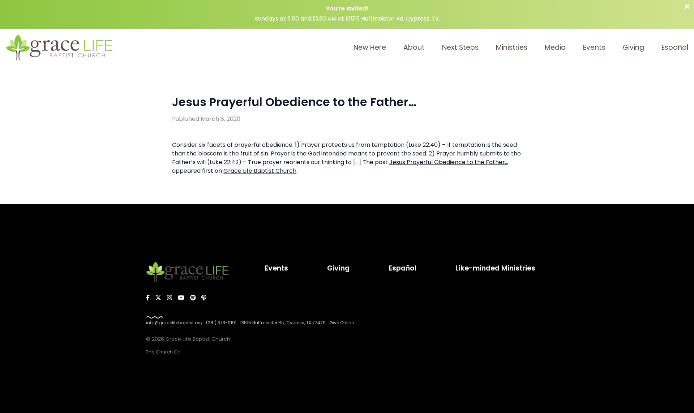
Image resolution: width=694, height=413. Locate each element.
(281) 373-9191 (221, 323)
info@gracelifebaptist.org (174, 323)
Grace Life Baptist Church (259, 171)
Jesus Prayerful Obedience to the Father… (448, 162)
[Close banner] (687, 7)
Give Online (341, 323)
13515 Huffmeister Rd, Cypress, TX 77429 (283, 323)
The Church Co (163, 352)
